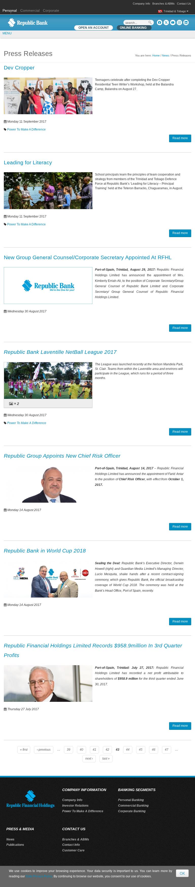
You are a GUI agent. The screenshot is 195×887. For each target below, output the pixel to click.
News (165, 55)
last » (106, 758)
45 (140, 749)
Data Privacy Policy (39, 876)
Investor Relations (75, 805)
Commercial (30, 10)
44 (127, 749)
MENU (7, 33)
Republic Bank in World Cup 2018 (45, 551)
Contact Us (184, 3)
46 (153, 749)
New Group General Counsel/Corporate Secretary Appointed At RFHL (88, 257)
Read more (180, 138)
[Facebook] (159, 22)
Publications (15, 845)
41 (94, 749)
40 (81, 749)
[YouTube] (172, 22)
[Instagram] (179, 22)
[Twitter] (166, 22)
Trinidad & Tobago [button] (175, 11)
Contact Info (71, 845)
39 (68, 749)
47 (166, 749)
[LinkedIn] (186, 22)
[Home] (28, 22)
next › (89, 758)
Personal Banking (131, 800)
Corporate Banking (131, 811)
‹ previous (44, 749)
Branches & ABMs (163, 3)
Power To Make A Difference (26, 129)
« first (23, 749)
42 (107, 749)
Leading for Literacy (28, 162)
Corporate (51, 10)
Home (156, 55)
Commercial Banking (133, 805)
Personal (10, 10)
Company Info (141, 3)
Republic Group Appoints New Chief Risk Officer (62, 456)
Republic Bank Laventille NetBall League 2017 (60, 352)
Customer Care (73, 850)
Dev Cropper (19, 67)
